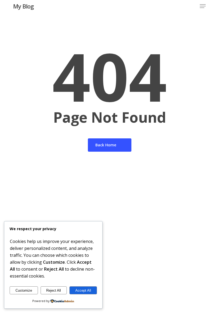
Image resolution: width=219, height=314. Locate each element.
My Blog (23, 6)
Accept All (83, 290)
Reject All (53, 290)
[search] (192, 6)
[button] (203, 6)
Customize (23, 290)
